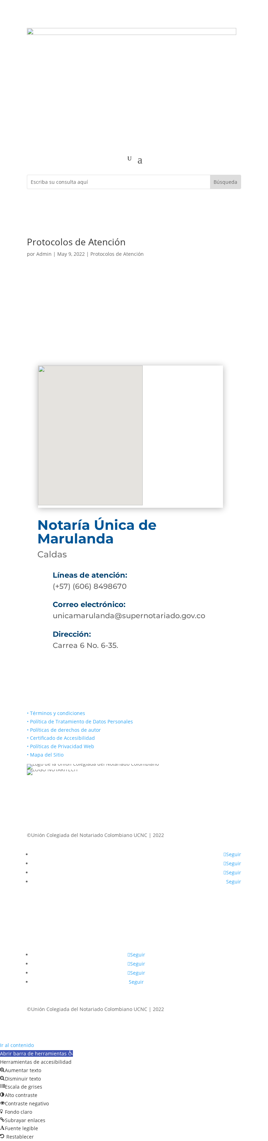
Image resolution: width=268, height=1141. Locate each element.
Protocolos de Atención (76, 242)
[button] (36, 1053)
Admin (44, 254)
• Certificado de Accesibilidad (61, 738)
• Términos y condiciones (56, 713)
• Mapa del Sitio (46, 754)
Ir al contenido (17, 1045)
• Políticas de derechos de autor (64, 730)
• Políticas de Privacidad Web (60, 746)
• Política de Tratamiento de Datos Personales (80, 721)
